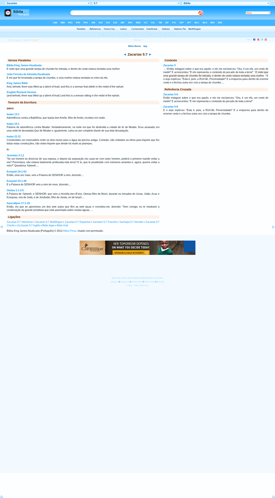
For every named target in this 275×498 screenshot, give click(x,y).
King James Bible (17, 83)
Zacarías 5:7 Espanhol (77, 222)
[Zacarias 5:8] (271, 234)
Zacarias (17, 40)
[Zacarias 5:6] (4, 234)
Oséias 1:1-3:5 (15, 190)
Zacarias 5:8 (170, 106)
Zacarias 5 (169, 65)
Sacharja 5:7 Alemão (131, 222)
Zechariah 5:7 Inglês (28, 225)
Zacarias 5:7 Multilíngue (48, 222)
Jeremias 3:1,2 (15, 155)
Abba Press (69, 230)
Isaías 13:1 (13, 114)
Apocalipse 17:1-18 (18, 203)
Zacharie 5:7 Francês (105, 222)
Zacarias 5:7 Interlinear (20, 222)
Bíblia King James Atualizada (24, 65)
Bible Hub (62, 225)
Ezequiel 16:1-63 (16, 171)
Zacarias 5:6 (170, 94)
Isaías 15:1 (13, 123)
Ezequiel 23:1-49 (16, 181)
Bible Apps (48, 225)
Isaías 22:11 (14, 136)
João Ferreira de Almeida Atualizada (28, 74)
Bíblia (10, 40)
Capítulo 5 (27, 40)
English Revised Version (21, 92)
